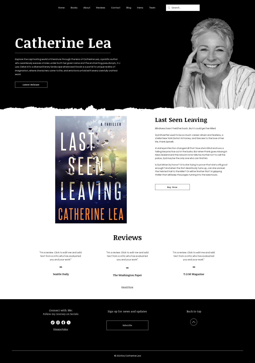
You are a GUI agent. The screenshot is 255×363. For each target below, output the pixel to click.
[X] (69, 322)
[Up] (193, 322)
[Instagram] (58, 322)
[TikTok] (53, 322)
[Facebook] (63, 322)
